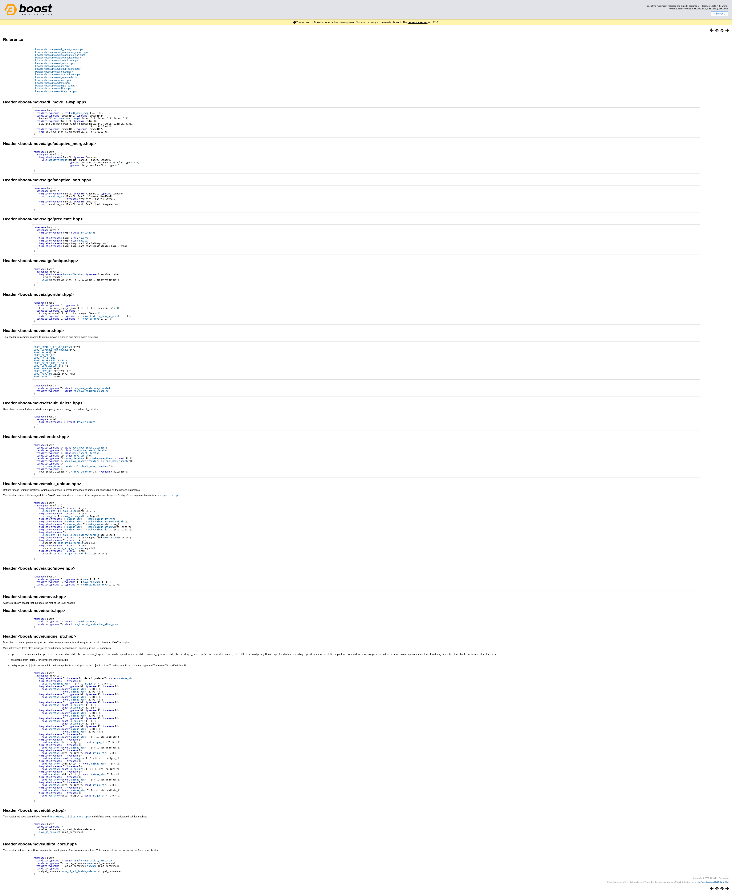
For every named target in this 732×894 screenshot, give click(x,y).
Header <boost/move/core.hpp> (52, 66)
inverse (83, 238)
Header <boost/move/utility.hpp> (53, 88)
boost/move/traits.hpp (41, 610)
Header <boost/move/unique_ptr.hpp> (56, 85)
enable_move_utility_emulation (93, 860)
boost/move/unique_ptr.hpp (47, 636)
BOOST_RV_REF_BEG (44, 355)
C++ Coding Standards (717, 8)
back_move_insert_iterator (89, 447)
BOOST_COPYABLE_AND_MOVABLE (51, 350)
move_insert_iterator (85, 453)
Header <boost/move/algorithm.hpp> (55, 63)
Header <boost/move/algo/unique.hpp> (56, 60)
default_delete (85, 422)
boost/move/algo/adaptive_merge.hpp (56, 143)
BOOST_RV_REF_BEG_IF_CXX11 (50, 360)
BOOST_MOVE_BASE (44, 374)
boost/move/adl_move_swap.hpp (52, 102)
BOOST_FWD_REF (42, 368)
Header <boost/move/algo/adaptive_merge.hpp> (61, 52)
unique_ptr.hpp (168, 495)
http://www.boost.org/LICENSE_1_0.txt (712, 882)
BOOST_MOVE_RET (43, 371)
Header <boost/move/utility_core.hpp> (56, 91)
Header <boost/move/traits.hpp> (53, 83)
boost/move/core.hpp (40, 330)
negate (83, 240)
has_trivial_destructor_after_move (96, 624)
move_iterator (82, 455)
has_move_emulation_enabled (91, 391)
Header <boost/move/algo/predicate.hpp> (58, 57)
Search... (721, 13)
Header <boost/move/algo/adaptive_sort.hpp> (60, 55)
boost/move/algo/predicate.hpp (50, 219)
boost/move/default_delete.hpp (50, 403)
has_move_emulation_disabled (92, 388)
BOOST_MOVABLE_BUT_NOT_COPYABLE (54, 347)
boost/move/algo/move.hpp (46, 568)
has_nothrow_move (84, 621)
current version (418, 22)
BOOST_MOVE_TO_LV (44, 376)
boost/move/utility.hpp (41, 810)
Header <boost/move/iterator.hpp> (54, 71)
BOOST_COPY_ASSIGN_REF (48, 366)
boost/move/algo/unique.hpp (48, 260)
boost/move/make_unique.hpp (49, 483)
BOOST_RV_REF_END (44, 358)
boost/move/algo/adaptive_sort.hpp (54, 180)
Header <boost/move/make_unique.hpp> (57, 74)
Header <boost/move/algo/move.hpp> (56, 77)
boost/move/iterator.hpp (43, 436)
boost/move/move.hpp (41, 596)
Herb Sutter (677, 8)
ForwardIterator (73, 274)
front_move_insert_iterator (89, 450)
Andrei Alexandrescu (696, 8)
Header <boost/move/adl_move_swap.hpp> (59, 49)
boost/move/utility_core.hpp (68, 816)
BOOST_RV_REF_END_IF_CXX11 (50, 363)
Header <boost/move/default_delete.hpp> (58, 68)
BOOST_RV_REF (42, 352)
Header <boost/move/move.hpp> (53, 80)
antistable (87, 232)
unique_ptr (48, 511)
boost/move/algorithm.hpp (45, 294)
